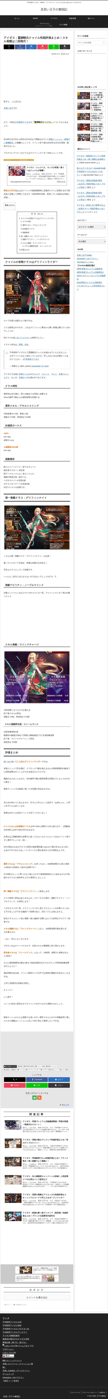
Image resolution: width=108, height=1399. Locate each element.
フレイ (54, 374)
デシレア (36, 374)
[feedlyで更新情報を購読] (34, 1098)
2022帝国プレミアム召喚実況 (89, 282)
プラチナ (45, 1070)
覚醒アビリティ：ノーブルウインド (36, 239)
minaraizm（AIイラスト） (88, 259)
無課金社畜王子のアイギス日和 (16, 1339)
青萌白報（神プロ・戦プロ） (15, 1342)
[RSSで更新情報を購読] (39, 1098)
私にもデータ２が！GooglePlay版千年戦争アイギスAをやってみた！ (91, 171)
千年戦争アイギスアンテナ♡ (15, 1332)
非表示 (11, 205)
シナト (6, 377)
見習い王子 (8, 108)
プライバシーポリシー (89, 1392)
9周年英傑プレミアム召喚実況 (90, 269)
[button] (64, 47)
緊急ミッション (52, 1066)
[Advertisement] (37, 78)
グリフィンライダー (33, 1070)
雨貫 (21, 1066)
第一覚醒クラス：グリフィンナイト (34, 236)
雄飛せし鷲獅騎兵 (11, 1070)
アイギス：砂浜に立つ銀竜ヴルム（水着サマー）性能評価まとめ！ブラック (91, 208)
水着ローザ (23, 377)
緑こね (6, 762)
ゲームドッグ (8, 1374)
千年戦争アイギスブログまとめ (16, 1329)
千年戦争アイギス (22, 122)
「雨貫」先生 (22, 344)
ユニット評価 (41, 1066)
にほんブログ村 (9, 1353)
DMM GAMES (30, 1066)
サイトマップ (75, 1392)
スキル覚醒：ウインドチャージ (34, 243)
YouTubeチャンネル (85, 262)
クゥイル (21, 1070)
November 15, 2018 (40, 366)
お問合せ (102, 1392)
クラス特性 (27, 221)
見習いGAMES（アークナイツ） (16, 1371)
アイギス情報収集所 (11, 1336)
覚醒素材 (26, 232)
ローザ (14, 377)
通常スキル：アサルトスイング (34, 225)
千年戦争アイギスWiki (12, 1325)
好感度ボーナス (28, 229)
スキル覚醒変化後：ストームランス (37, 246)
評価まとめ (25, 250)
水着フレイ (63, 374)
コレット (45, 374)
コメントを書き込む (37, 1297)
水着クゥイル (24, 374)
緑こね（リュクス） (21, 338)
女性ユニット (55, 1070)
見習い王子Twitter (84, 255)
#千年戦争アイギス (31, 359)
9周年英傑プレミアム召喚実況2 (90, 272)
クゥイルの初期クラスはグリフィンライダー (38, 218)
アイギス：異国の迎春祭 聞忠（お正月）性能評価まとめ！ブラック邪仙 (91, 183)
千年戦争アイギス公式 (12, 1322)
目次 (34, 214)
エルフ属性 (65, 1070)
